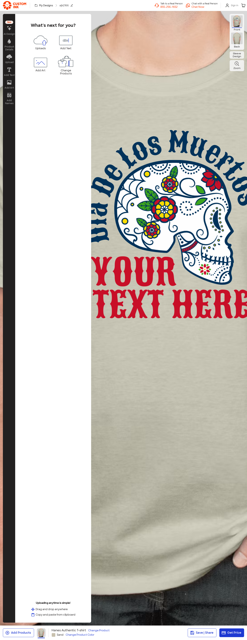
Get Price (234, 633)
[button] (204, 6)
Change (99, 630)
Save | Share (204, 633)
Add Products (21, 633)
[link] (14, 5)
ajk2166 (64, 5)
